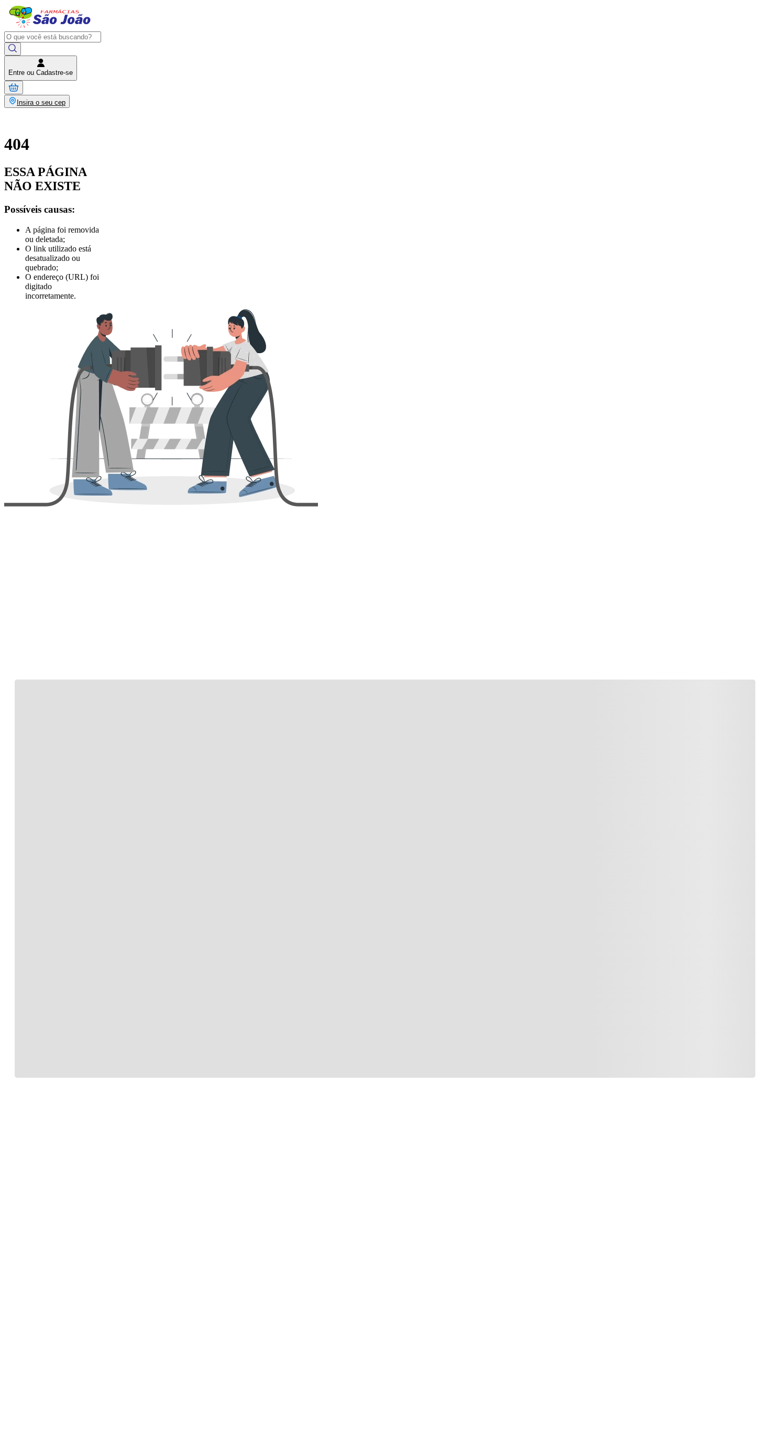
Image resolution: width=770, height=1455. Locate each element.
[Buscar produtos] (12, 49)
